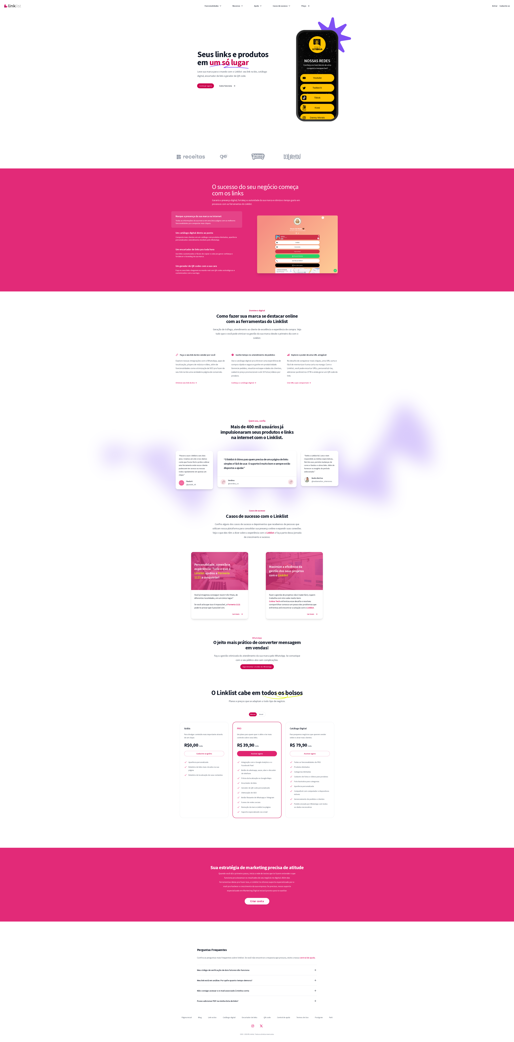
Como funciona (227, 86)
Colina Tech (274, 601)
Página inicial (187, 1017)
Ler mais (237, 614)
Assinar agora (257, 753)
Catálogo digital (229, 1017)
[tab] (206, 219)
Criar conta (257, 901)
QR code (267, 1017)
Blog (200, 1017)
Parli (330, 1017)
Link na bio (212, 1017)
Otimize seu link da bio (186, 383)
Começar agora (205, 85)
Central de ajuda (283, 1017)
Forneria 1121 (234, 604)
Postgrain (319, 1017)
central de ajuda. (307, 957)
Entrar (494, 6)
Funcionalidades (212, 6)
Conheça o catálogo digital (243, 383)
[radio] (253, 714)
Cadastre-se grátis (204, 753)
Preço (305, 6)
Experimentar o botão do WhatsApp (257, 666)
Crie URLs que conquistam (299, 383)
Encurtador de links (249, 1017)
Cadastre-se (505, 6)
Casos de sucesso (280, 6)
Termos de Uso (302, 1017)
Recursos (236, 6)
